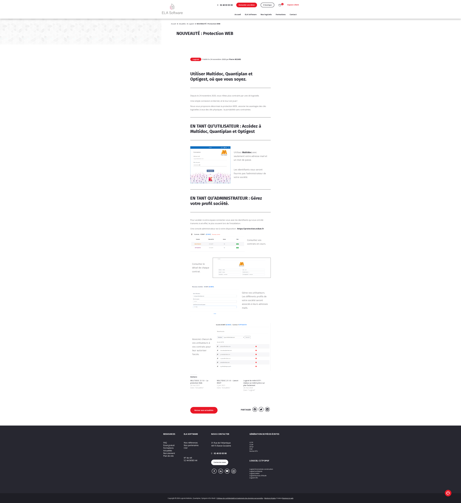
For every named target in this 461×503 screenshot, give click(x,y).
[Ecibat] (172, 8)
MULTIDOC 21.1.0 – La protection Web (199, 381)
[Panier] (279, 5)
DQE (251, 449)
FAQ (165, 442)
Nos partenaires (191, 445)
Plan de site (168, 456)
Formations (281, 14)
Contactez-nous (220, 462)
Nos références (191, 442)
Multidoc (198, 131)
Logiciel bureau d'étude (258, 475)
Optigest (246, 131)
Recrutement (169, 453)
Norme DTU (253, 451)
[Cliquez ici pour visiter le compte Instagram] (233, 471)
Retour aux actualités (203, 410)
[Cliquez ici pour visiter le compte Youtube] (227, 471)
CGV (186, 448)
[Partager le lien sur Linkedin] (267, 409)
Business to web (287, 498)
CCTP (251, 442)
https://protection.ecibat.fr (250, 228)
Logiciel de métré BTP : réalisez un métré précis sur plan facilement (254, 382)
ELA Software (251, 14)
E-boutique (267, 5)
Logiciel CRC (253, 478)
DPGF (251, 447)
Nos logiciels (266, 14)
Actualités (182, 24)
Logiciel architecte (255, 471)
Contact (293, 14)
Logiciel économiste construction (261, 469)
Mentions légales (270, 498)
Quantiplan (221, 131)
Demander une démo (247, 5)
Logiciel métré (254, 473)
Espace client (293, 5)
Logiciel (191, 24)
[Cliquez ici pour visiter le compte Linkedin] (220, 471)
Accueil (238, 14)
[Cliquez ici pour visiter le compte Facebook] (214, 471)
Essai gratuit (169, 445)
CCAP (251, 445)
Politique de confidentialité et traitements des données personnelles (240, 498)
